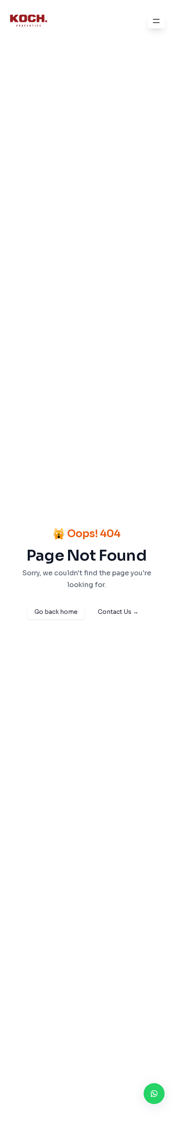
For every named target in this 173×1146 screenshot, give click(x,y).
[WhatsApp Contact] (154, 1093)
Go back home (56, 612)
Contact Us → (118, 612)
